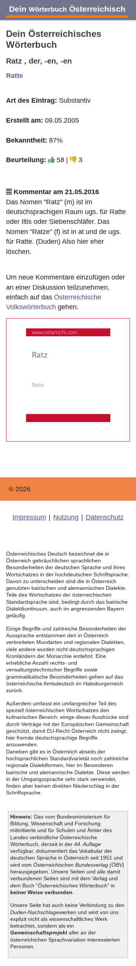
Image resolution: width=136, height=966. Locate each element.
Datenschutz (105, 517)
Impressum (29, 517)
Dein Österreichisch (67, 9)
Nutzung (66, 517)
